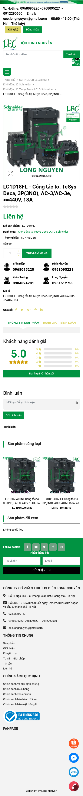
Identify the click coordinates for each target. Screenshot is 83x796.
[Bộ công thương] (21, 716)
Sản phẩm (9, 643)
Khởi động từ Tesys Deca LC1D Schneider (28, 89)
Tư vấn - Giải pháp (14, 658)
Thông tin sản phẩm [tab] (23, 323)
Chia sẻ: (8, 309)
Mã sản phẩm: (11, 225)
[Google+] (29, 309)
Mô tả (6, 290)
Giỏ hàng (77, 62)
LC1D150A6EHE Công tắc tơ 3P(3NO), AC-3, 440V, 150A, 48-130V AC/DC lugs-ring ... (61, 503)
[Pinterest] (35, 309)
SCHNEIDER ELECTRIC (33, 79)
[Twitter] (22, 309)
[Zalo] (74, 771)
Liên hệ (7, 668)
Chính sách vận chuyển (17, 694)
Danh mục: (9, 231)
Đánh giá (50, 323)
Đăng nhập (32, 29)
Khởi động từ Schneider (17, 84)
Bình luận (68, 323)
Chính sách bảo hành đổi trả (20, 699)
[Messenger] (74, 757)
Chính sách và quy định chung (21, 683)
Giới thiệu (8, 648)
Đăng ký (13, 29)
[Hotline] (74, 786)
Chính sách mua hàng (16, 689)
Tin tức (7, 663)
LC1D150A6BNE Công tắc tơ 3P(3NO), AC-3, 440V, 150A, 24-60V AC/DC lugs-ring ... (21, 503)
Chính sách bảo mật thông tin (20, 704)
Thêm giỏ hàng (36, 253)
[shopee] (74, 743)
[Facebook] (16, 309)
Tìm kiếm (71, 54)
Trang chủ (9, 79)
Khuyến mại (10, 653)
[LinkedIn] (41, 309)
